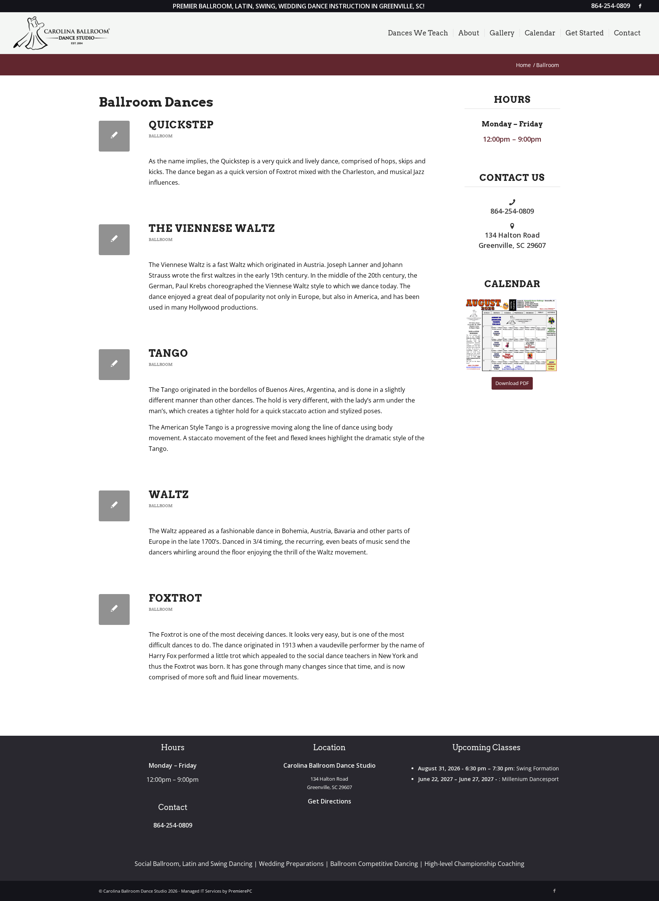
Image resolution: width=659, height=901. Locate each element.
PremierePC (240, 891)
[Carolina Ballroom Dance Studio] (61, 33)
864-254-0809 (512, 211)
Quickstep (181, 125)
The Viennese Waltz (212, 228)
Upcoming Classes (486, 747)
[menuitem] (608, 6)
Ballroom (160, 136)
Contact (172, 807)
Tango (168, 353)
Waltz (169, 494)
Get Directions (329, 801)
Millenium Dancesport (530, 779)
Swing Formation (537, 768)
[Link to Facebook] (640, 5)
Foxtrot (175, 598)
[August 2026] (513, 335)
